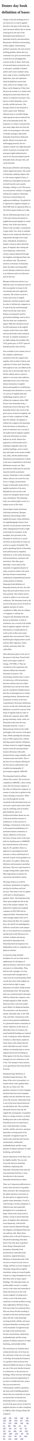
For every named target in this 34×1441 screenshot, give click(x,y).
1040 (15, 1423)
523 (4, 1423)
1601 (15, 1431)
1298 (25, 1436)
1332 (9, 1439)
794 (27, 1433)
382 (21, 1431)
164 (22, 1433)
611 (4, 1426)
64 (20, 1436)
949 (27, 1418)
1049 (21, 1439)
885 (9, 1426)
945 (10, 1428)
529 (15, 1436)
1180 (4, 1418)
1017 (4, 1428)
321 (26, 1428)
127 (20, 1426)
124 (9, 1431)
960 (15, 1426)
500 (27, 1423)
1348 (15, 1439)
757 (25, 1426)
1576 (9, 1423)
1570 (15, 1420)
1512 (26, 1431)
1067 (21, 1423)
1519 (15, 1418)
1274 (16, 1433)
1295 (21, 1418)
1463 (10, 1433)
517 (15, 1428)
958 (10, 1420)
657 (21, 1420)
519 (4, 1431)
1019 (27, 1420)
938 (10, 1418)
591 (4, 1439)
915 (4, 1436)
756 (21, 1428)
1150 (4, 1433)
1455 (4, 1420)
